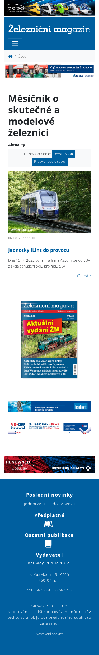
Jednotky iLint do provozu (38, 250)
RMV (62, 154)
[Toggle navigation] (15, 43)
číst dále (84, 275)
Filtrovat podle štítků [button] (49, 161)
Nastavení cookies (49, 634)
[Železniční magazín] (49, 29)
